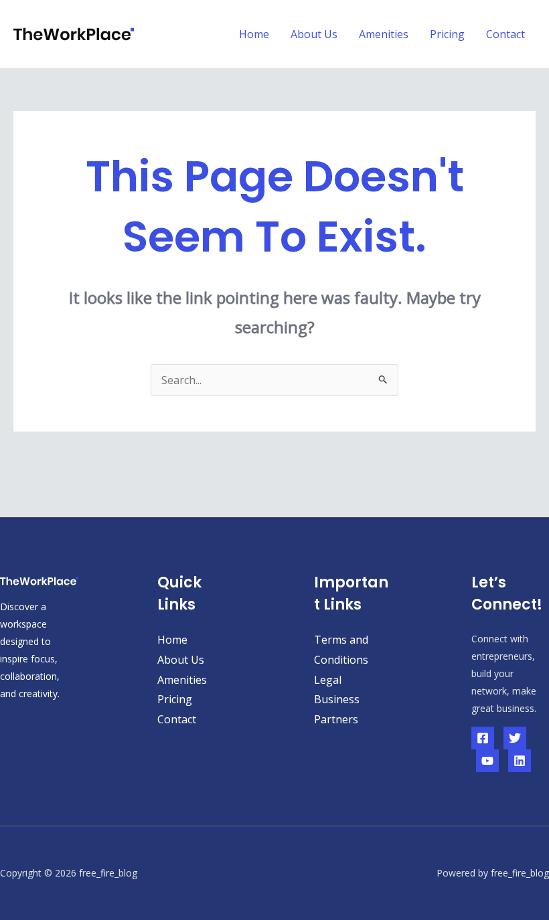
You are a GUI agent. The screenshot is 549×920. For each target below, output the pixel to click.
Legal (327, 679)
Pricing (447, 34)
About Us (314, 34)
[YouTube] (487, 760)
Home (254, 34)
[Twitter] (514, 738)
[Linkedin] (519, 760)
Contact (505, 34)
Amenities (383, 34)
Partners (336, 719)
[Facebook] (482, 738)
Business (337, 699)
